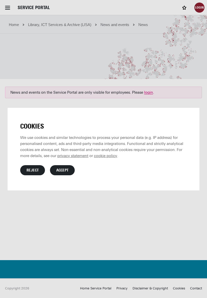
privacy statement (72, 156)
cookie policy (105, 156)
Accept (62, 170)
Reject (33, 170)
